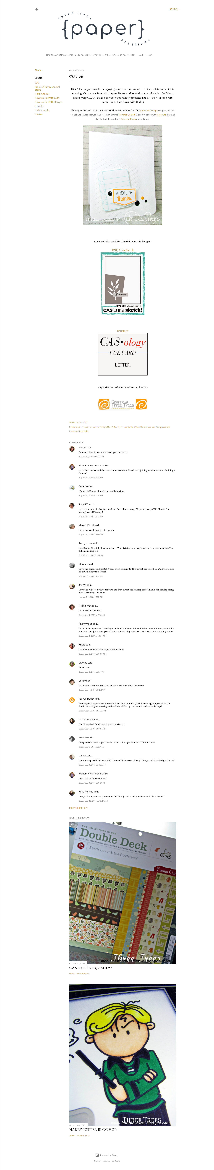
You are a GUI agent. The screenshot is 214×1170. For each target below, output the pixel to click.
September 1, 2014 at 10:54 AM (92, 636)
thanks (38, 114)
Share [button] (38, 70)
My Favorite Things (148, 110)
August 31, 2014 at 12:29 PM (91, 555)
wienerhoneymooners (91, 465)
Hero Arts (161, 114)
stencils (39, 106)
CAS (37, 82)
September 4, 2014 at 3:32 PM (92, 711)
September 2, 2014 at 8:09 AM (92, 654)
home (50, 55)
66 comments (83, 973)
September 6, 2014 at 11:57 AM (92, 765)
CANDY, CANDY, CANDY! (90, 967)
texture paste (42, 110)
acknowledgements (69, 55)
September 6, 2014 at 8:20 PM (92, 783)
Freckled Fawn (128, 119)
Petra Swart (85, 605)
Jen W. (82, 585)
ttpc (149, 55)
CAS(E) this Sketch (122, 250)
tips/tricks (117, 55)
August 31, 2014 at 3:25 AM (91, 495)
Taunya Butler (86, 698)
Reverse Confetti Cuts (47, 98)
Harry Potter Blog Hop (92, 1129)
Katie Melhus (86, 791)
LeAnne (83, 662)
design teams (135, 55)
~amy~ (82, 447)
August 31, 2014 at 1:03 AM (91, 477)
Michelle (83, 737)
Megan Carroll (86, 525)
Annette (83, 486)
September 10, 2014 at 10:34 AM (93, 801)
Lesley (82, 680)
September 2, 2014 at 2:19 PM (92, 672)
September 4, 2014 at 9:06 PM (92, 729)
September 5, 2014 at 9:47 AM (92, 747)
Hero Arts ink (42, 93)
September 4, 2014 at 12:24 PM (93, 690)
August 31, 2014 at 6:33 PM (91, 597)
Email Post (82, 422)
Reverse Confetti (127, 114)
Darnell (82, 755)
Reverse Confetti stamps (48, 102)
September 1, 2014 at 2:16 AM (92, 615)
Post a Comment (78, 808)
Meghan (83, 564)
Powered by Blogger (109, 1155)
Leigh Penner (86, 719)
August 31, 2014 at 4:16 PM (91, 576)
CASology (122, 330)
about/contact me (96, 55)
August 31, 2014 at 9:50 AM (91, 534)
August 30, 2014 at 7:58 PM (91, 457)
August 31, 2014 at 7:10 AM (91, 516)
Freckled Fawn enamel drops (93, 427)
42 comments (83, 1135)
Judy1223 (84, 504)
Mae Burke (115, 1161)
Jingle (82, 644)
